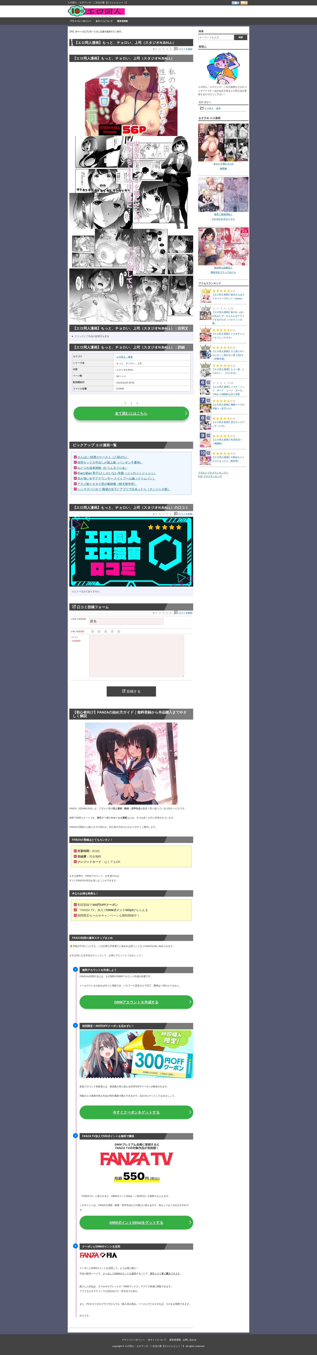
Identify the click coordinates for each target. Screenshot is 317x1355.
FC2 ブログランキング (210, 476)
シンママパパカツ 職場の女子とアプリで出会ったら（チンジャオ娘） (123, 489)
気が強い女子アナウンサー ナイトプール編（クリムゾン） (116, 478)
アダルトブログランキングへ (213, 472)
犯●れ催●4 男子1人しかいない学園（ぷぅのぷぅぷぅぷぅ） (117, 473)
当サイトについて (104, 21)
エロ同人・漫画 (124, 357)
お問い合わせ (189, 1339)
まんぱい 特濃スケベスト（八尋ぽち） (103, 457)
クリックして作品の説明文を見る (91, 336)
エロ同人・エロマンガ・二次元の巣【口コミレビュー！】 (155, 1346)
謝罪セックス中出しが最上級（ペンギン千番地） (110, 462)
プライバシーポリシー (80, 21)
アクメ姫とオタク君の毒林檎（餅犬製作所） (107, 484)
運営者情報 (122, 21)
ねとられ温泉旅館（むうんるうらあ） (102, 468)
